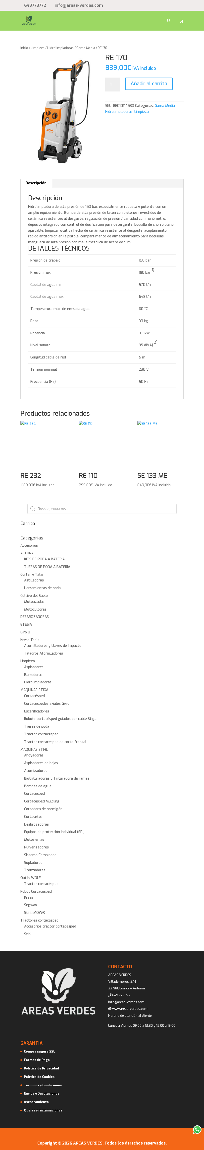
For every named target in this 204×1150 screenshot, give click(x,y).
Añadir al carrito (149, 83)
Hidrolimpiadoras (60, 48)
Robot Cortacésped (36, 891)
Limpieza (38, 48)
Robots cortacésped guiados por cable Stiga (60, 718)
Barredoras (33, 674)
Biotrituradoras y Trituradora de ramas (56, 778)
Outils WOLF (30, 878)
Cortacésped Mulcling (41, 801)
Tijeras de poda (36, 726)
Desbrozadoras (36, 824)
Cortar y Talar (32, 574)
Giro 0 (25, 632)
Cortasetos (33, 816)
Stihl (28, 934)
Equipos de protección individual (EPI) (54, 832)
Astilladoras (34, 580)
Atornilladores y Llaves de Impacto (52, 645)
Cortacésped (34, 696)
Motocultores (35, 609)
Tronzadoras (34, 870)
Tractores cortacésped (39, 920)
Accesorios (29, 545)
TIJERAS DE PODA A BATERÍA (47, 567)
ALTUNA (27, 553)
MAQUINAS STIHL (34, 749)
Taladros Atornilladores (43, 653)
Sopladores (33, 862)
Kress (28, 897)
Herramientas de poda (42, 588)
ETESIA (26, 624)
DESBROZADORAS (34, 617)
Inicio (24, 48)
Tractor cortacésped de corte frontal (55, 742)
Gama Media (85, 48)
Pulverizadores (36, 847)
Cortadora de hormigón (43, 809)
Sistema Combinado (40, 855)
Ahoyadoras (34, 755)
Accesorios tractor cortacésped (50, 926)
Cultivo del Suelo (34, 595)
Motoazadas (34, 601)
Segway (30, 905)
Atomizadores (35, 770)
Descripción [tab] (36, 183)
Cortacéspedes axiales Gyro (46, 703)
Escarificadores (36, 711)
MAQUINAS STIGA (34, 690)
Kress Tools (29, 640)
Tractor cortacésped (41, 734)
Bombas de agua (37, 786)
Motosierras (34, 839)
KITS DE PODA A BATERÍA (44, 559)
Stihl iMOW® (34, 912)
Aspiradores (34, 667)
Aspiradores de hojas (41, 763)
